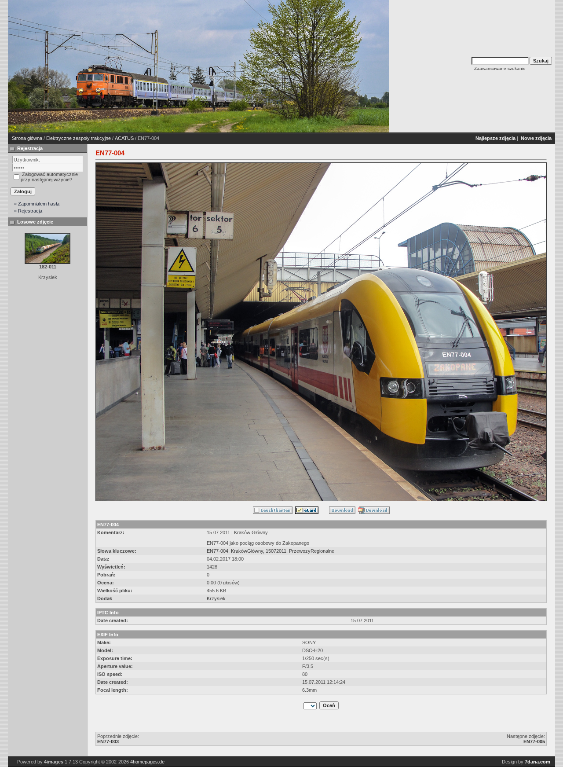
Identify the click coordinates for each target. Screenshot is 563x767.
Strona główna (27, 138)
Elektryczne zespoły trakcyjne (78, 138)
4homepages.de (147, 761)
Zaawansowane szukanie (500, 68)
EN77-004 (217, 551)
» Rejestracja (28, 210)
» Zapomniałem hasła (36, 203)
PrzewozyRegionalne (311, 551)
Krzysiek (216, 598)
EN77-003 (108, 741)
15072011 (276, 551)
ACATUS (124, 138)
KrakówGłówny (247, 551)
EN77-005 (534, 741)
